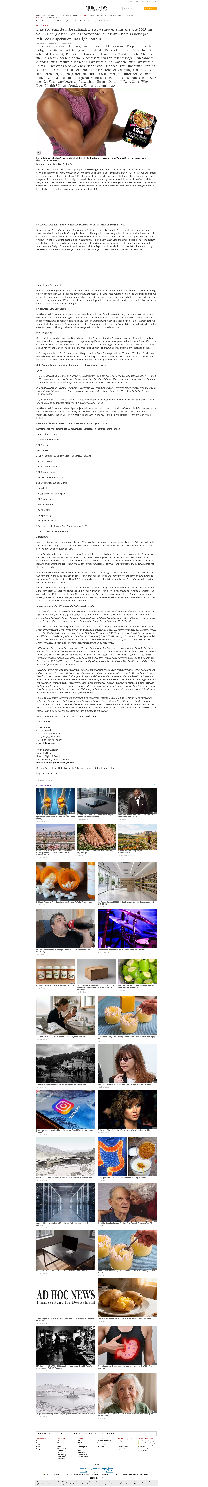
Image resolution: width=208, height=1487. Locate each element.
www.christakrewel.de (47, 743)
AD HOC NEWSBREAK (104, 1441)
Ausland (60, 1451)
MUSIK (50, 17)
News (49, 1474)
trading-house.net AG (124, 1441)
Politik (59, 1445)
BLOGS (131, 1)
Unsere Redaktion (129, 1474)
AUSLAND (104, 15)
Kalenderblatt (61, 1459)
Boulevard (71, 21)
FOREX (79, 1443)
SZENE (59, 17)
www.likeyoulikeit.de (94, 716)
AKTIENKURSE (45, 15)
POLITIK (69, 15)
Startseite (54, 21)
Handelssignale (82, 1449)
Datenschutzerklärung (81, 1474)
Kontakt (100, 1449)
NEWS (38, 15)
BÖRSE (53, 15)
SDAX (38, 1447)
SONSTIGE (130, 15)
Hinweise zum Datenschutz (101, 1474)
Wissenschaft (61, 1449)
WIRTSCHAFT (61, 15)
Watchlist (100, 1443)
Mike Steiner (143, 1474)
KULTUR (46, 17)
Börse (59, 1441)
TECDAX (38, 1445)
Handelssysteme (82, 1447)
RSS (148, 1)
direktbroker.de (123, 1447)
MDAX (38, 1443)
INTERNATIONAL (120, 15)
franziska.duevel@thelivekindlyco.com (55, 762)
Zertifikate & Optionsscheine (82, 1454)
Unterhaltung (62, 21)
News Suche (148, 8)
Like (37, 25)
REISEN (55, 17)
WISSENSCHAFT (95, 15)
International (61, 1457)
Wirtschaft (60, 1443)
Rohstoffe (80, 1445)
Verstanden (129, 1484)
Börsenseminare (82, 1457)
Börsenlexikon (44, 1433)
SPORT (75, 15)
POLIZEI (111, 15)
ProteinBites (44, 25)
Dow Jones (39, 1449)
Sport (59, 1447)
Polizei (59, 1453)
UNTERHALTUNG (83, 15)
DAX (37, 1441)
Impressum (66, 1474)
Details (122, 1484)
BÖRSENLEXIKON (139, 1)
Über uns (117, 1474)
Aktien (79, 1451)
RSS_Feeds (101, 1447)
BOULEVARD (39, 17)
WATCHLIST (154, 1)
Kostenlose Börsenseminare (123, 1444)
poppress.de (122, 1449)
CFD (78, 1441)
